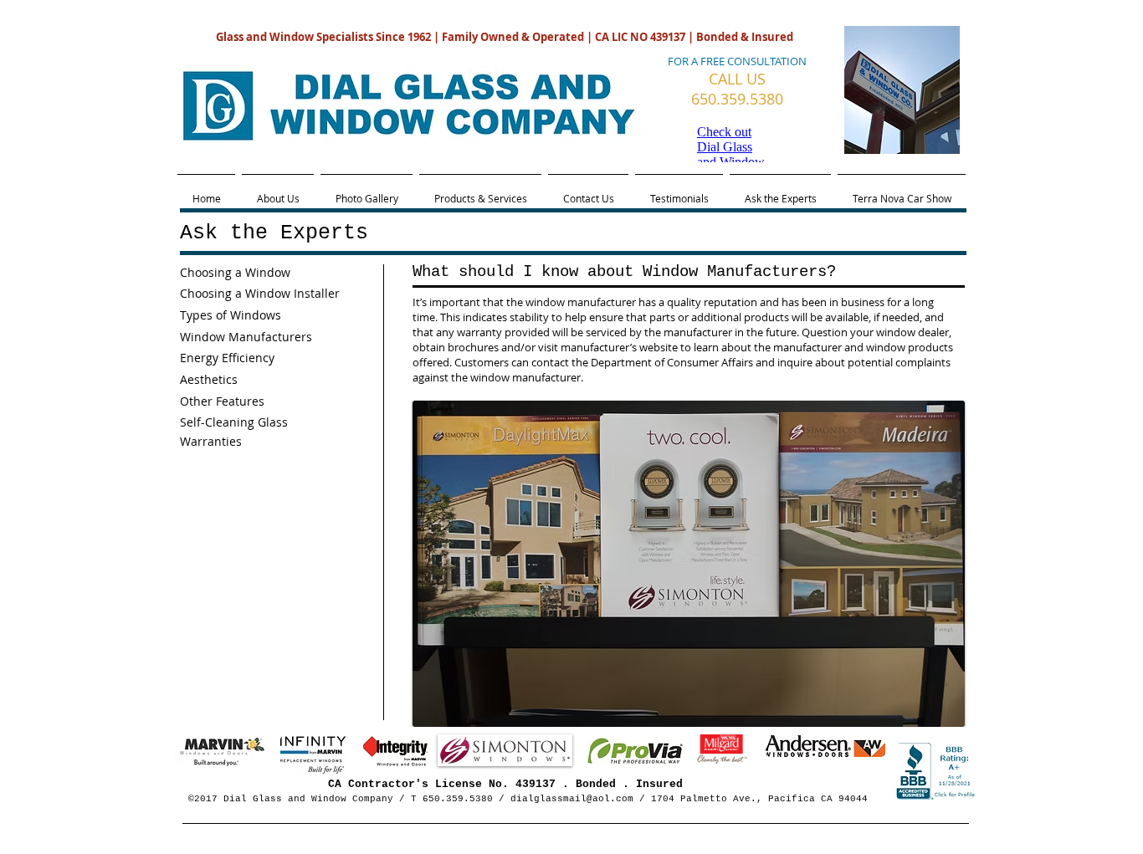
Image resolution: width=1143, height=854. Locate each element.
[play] (939, 701)
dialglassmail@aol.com (571, 799)
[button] (689, 564)
